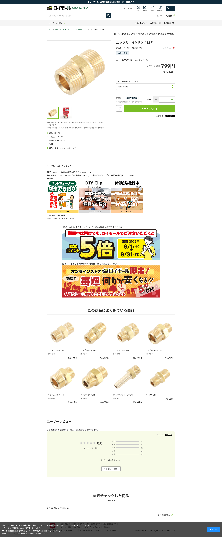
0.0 (99, 443)
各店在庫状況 (131, 98)
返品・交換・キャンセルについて (62, 148)
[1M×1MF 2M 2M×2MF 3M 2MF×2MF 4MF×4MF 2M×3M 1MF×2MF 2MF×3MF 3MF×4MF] (145, 86)
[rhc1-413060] (53, 113)
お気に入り (152, 10)
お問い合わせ (160, 10)
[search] (108, 15)
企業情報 (167, 23)
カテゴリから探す (55, 23)
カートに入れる (149, 108)
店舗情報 (154, 23)
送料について (54, 144)
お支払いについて (56, 136)
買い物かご (170, 8)
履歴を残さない (164, 515)
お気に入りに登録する (119, 108)
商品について (54, 133)
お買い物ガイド (141, 23)
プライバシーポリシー (24, 533)
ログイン (138, 10)
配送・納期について (57, 140)
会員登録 (145, 10)
